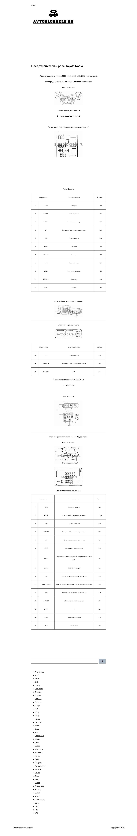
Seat (36, 779)
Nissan (37, 756)
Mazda (37, 746)
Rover (37, 773)
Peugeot (38, 763)
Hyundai (38, 722)
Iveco (37, 726)
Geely (37, 716)
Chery (37, 685)
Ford (37, 712)
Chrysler (38, 692)
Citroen (38, 695)
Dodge (37, 705)
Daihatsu (38, 702)
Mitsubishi (39, 753)
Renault (38, 769)
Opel (37, 759)
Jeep (37, 729)
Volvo (37, 803)
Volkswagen (39, 800)
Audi (36, 675)
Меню (33, 5)
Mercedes (39, 749)
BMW (37, 679)
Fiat (36, 709)
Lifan (37, 742)
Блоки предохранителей (23, 828)
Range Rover (40, 766)
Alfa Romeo (39, 672)
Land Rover (39, 736)
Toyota (38, 796)
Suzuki (37, 793)
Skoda (37, 783)
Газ (36, 810)
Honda (37, 719)
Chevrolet (39, 689)
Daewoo (38, 699)
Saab (37, 776)
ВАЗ (36, 806)
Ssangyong (39, 786)
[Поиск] (102, 661)
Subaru (37, 789)
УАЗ (36, 813)
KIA (36, 732)
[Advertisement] (68, 44)
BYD (36, 682)
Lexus (37, 739)
